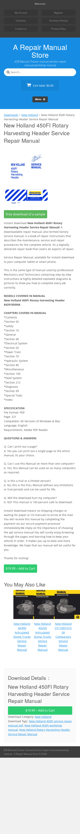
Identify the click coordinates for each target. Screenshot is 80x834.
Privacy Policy (58, 28)
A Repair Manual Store (40, 51)
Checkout (21, 20)
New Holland (43, 717)
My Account (21, 12)
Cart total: (42, 85)
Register (58, 12)
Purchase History (58, 20)
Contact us (21, 28)
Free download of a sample (25, 214)
